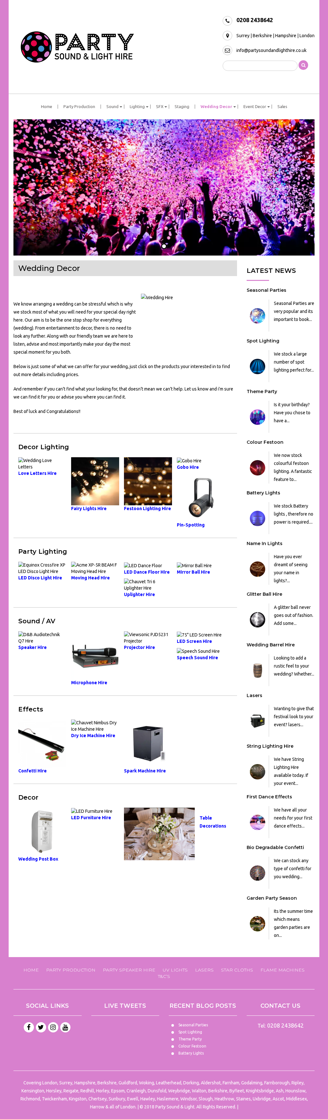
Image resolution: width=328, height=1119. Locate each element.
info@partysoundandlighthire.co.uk (271, 50)
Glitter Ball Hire (264, 594)
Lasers (254, 695)
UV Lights (175, 970)
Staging (182, 106)
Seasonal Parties (266, 290)
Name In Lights (265, 543)
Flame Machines (282, 970)
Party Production (79, 106)
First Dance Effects (269, 797)
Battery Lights (263, 493)
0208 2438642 (254, 20)
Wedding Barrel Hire (271, 645)
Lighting (137, 106)
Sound (112, 106)
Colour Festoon (265, 442)
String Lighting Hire (270, 746)
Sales (282, 106)
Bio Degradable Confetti (275, 847)
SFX (159, 106)
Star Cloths (237, 970)
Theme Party (262, 391)
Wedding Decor (216, 106)
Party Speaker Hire (129, 970)
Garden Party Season (272, 898)
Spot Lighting (263, 341)
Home (46, 106)
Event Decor (254, 106)
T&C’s (164, 976)
